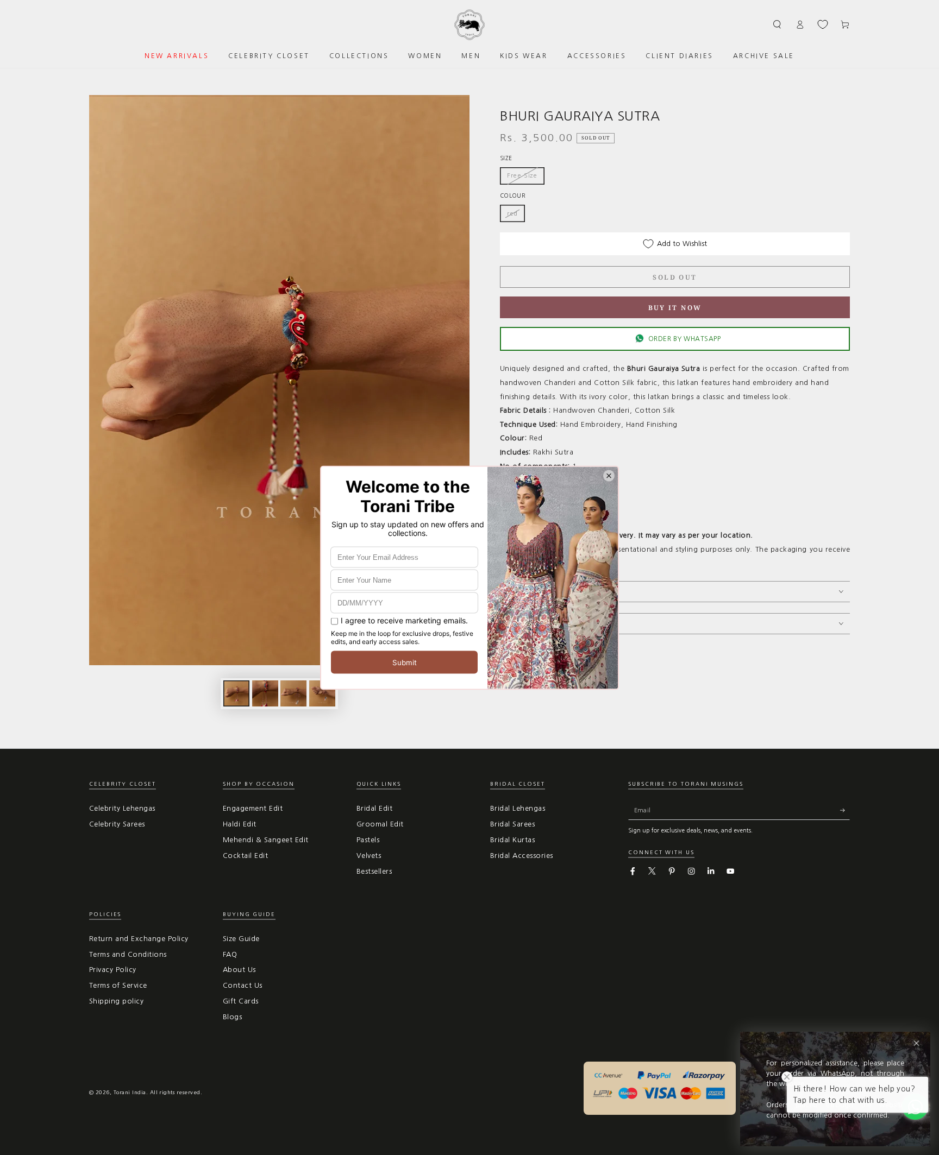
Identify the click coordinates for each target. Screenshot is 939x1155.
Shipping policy (116, 1001)
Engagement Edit (253, 808)
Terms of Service (118, 985)
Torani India (130, 1092)
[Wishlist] (823, 24)
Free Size (522, 175)
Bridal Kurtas (512, 839)
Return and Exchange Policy (138, 938)
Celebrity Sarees (117, 824)
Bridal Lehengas (517, 808)
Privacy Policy (112, 969)
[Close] (916, 1043)
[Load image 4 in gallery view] (322, 693)
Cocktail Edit (245, 855)
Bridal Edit (374, 808)
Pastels (367, 839)
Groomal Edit (380, 824)
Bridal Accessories (521, 855)
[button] (777, 24)
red (512, 213)
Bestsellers (374, 871)
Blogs (232, 1016)
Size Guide (241, 938)
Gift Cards (241, 1001)
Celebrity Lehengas (122, 808)
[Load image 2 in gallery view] (265, 693)
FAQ (230, 954)
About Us (239, 969)
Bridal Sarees (512, 824)
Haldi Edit (239, 824)
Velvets (368, 855)
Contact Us (242, 985)
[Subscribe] (845, 809)
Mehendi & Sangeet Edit (266, 839)
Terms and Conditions (128, 954)
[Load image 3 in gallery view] (293, 693)
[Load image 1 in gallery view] (236, 693)
